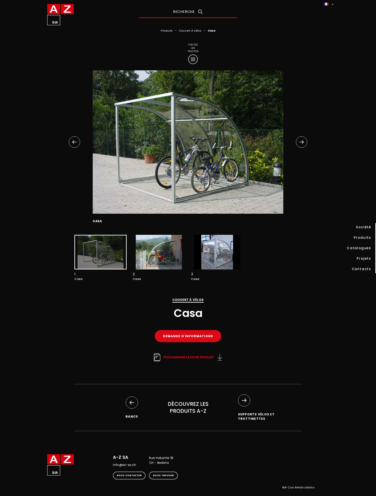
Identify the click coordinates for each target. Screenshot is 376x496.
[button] (301, 142)
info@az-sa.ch (124, 465)
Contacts (361, 269)
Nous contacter (129, 475)
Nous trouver (163, 475)
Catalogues (359, 248)
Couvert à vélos (190, 30)
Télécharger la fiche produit (188, 357)
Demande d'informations (188, 336)
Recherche (184, 11)
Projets (364, 258)
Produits (362, 237)
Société (363, 227)
